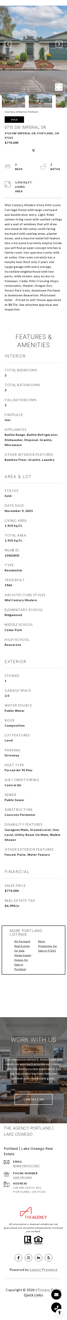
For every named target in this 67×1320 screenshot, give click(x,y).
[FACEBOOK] (18, 1257)
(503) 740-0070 (22, 1177)
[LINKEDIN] (38, 1257)
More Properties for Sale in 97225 (47, 946)
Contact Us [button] (33, 1099)
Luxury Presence (44, 1270)
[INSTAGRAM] (28, 1257)
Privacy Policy (49, 1290)
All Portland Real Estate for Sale (22, 946)
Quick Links (33, 1295)
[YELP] (48, 1257)
